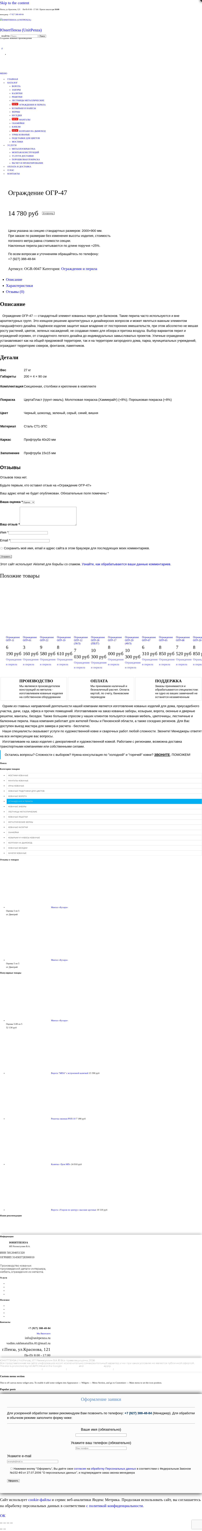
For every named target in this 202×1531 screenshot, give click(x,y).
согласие (80, 1468)
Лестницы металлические (28, 100)
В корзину (48, 213)
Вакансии (28, 1316)
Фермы (16, 112)
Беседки (17, 115)
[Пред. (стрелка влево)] (1, 1529)
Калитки (17, 93)
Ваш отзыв (10, 524)
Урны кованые (21, 134)
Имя (4, 532)
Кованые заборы (17, 807)
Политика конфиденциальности (20, 1369)
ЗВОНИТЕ (162, 755)
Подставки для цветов (26, 138)
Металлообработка (23, 149)
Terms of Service (93, 1366)
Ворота (16, 86)
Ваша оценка (11, 502)
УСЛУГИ (12, 145)
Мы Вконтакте (44, 1333)
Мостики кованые (18, 775)
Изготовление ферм (28, 1290)
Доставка (28, 1306)
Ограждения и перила (32, 105)
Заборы (16, 90)
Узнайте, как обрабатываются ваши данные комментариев (126, 564)
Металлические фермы (20, 822)
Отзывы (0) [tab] (15, 292)
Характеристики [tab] (19, 285)
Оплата (28, 1313)
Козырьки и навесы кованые (24, 838)
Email (5, 540)
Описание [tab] (14, 279)
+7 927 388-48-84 (16, 14)
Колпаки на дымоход (32, 131)
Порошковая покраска (26, 159)
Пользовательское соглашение (134, 1369)
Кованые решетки (18, 817)
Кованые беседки (18, 848)
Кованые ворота (17, 796)
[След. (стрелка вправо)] (4, 1529)
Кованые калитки (18, 827)
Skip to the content (14, 3)
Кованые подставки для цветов (26, 791)
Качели (16, 127)
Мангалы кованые (18, 781)
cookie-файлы (39, 1500)
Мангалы (24, 119)
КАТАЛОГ (12, 83)
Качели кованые (17, 853)
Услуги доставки (23, 156)
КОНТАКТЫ (13, 173)
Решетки (17, 97)
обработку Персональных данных (113, 1468)
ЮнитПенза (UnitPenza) (21, 30)
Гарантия (28, 1309)
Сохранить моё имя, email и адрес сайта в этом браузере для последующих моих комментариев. (77, 548)
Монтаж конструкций (25, 152)
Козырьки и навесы (24, 108)
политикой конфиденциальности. (116, 1506)
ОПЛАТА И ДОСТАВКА (19, 166)
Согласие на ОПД (54, 1369)
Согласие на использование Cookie (89, 1369)
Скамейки (18, 123)
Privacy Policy (70, 1366)
